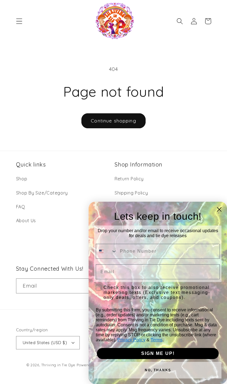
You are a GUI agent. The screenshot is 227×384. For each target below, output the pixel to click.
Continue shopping (113, 121)
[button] (19, 21)
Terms (156, 339)
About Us (26, 220)
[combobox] (106, 251)
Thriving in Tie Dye (58, 365)
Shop (21, 178)
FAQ (20, 206)
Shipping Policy (131, 193)
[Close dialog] (219, 209)
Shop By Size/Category (42, 193)
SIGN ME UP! (158, 353)
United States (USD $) (45, 342)
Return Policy (129, 178)
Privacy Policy (131, 339)
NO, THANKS (158, 370)
